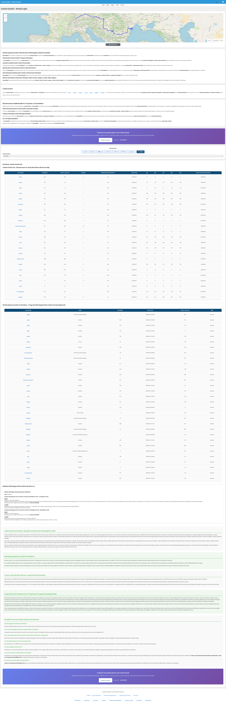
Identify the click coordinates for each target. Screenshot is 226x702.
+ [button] (5, 16)
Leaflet (209, 40)
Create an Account (113, 353)
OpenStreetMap (216, 40)
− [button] (5, 20)
